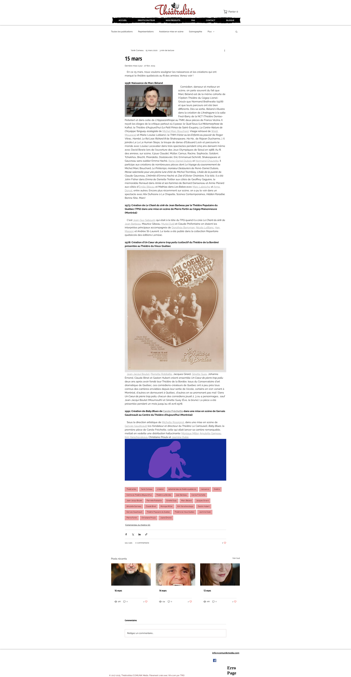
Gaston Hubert (204, 506)
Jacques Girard (202, 501)
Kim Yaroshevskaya (185, 506)
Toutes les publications (122, 31)
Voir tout (236, 558)
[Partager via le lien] (146, 534)
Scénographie (195, 31)
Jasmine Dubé (205, 512)
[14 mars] (175, 574)
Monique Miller (167, 506)
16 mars (118, 590)
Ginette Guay (171, 501)
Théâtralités (131, 489)
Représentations (146, 31)
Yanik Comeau (146, 489)
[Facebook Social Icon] (214, 660)
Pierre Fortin (132, 518)
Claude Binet (151, 506)
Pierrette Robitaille (154, 501)
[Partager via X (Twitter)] (132, 534)
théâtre (217, 489)
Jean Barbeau (181, 495)
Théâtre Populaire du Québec (158, 512)
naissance (205, 489)
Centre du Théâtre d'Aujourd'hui (139, 495)
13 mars (207, 590)
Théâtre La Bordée (163, 495)
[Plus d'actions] (224, 50)
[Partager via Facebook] (126, 534)
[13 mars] (220, 574)
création (160, 489)
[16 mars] (131, 574)
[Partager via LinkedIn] (139, 534)
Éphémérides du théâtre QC (137, 525)
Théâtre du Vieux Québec (184, 512)
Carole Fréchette (198, 495)
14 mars (163, 590)
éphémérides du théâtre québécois (182, 489)
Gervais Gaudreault (134, 512)
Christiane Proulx (149, 518)
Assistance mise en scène (171, 31)
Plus (210, 31)
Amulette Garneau (134, 506)
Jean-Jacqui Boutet (134, 501)
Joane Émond (165, 518)
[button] (232, 11)
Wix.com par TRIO (176, 675)
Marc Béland (186, 501)
